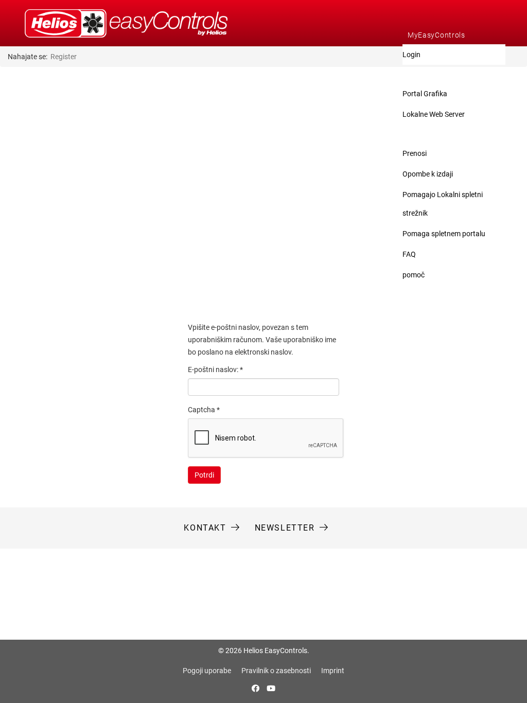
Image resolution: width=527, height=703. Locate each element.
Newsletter (285, 528)
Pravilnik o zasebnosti (276, 670)
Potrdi (204, 475)
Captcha (204, 410)
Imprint (332, 670)
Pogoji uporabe (207, 670)
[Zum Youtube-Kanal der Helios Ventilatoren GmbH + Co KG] (271, 688)
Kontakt (205, 528)
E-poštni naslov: (215, 369)
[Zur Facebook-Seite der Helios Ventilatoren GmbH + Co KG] (256, 688)
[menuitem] (453, 35)
